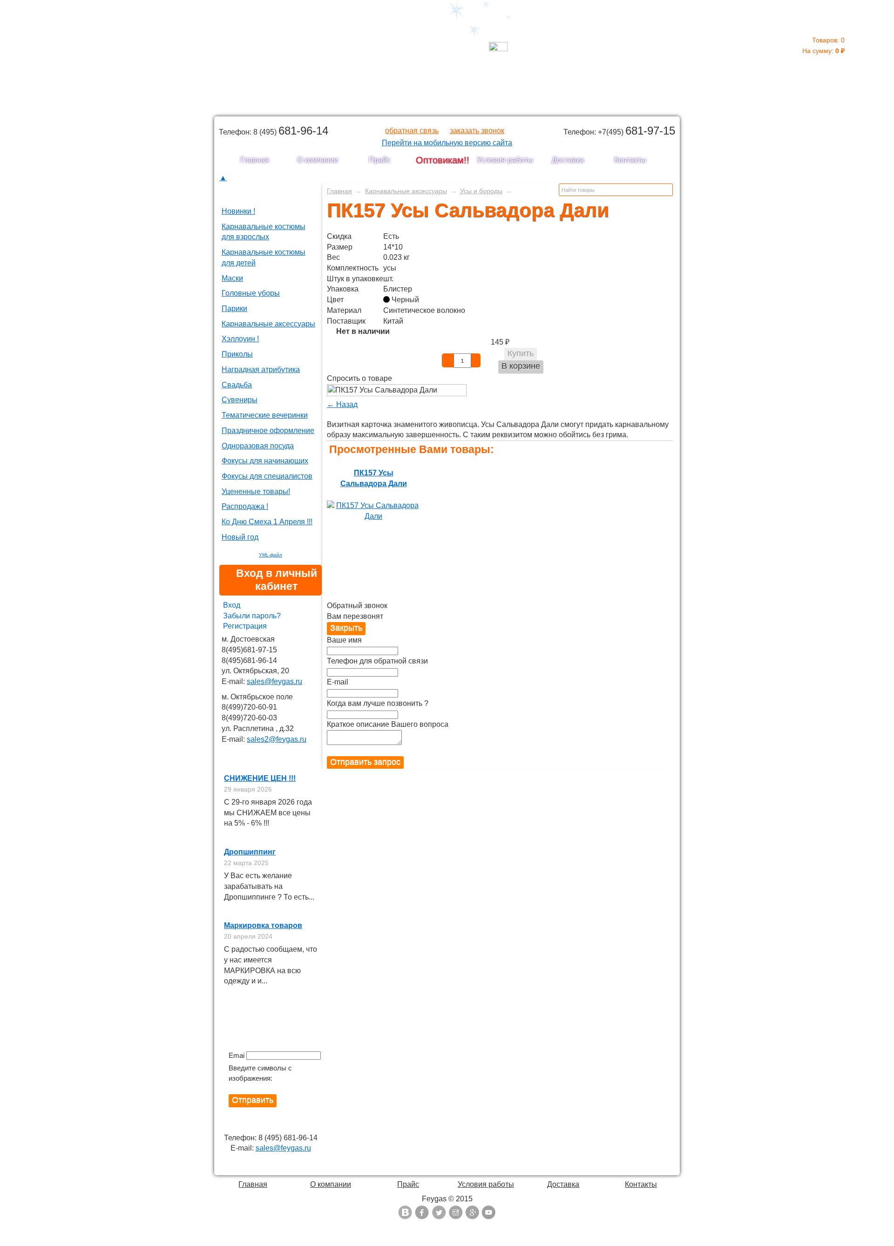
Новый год (240, 537)
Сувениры (239, 400)
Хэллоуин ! (240, 339)
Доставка (568, 160)
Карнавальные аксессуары (268, 324)
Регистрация (245, 626)
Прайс (380, 160)
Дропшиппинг (250, 852)
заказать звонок (477, 131)
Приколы (237, 354)
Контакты (630, 160)
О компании (317, 160)
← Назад (342, 404)
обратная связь (412, 131)
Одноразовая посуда (258, 446)
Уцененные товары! (256, 491)
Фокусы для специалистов (267, 476)
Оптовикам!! (442, 160)
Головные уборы (251, 293)
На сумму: (823, 45)
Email (236, 1055)
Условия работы (505, 160)
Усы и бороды (481, 191)
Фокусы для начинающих (265, 461)
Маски (232, 278)
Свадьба (237, 385)
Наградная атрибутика (261, 369)
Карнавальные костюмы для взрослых (263, 232)
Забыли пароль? (252, 616)
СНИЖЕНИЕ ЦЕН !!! (260, 778)
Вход (231, 605)
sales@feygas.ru (274, 681)
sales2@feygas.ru (276, 739)
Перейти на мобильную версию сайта (447, 143)
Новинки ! (238, 211)
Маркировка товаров (263, 925)
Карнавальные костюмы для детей (263, 257)
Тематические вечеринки (265, 415)
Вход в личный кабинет (276, 579)
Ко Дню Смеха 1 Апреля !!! (267, 522)
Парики (234, 308)
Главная (254, 160)
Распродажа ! (245, 506)
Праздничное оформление (268, 430)
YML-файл (270, 554)
